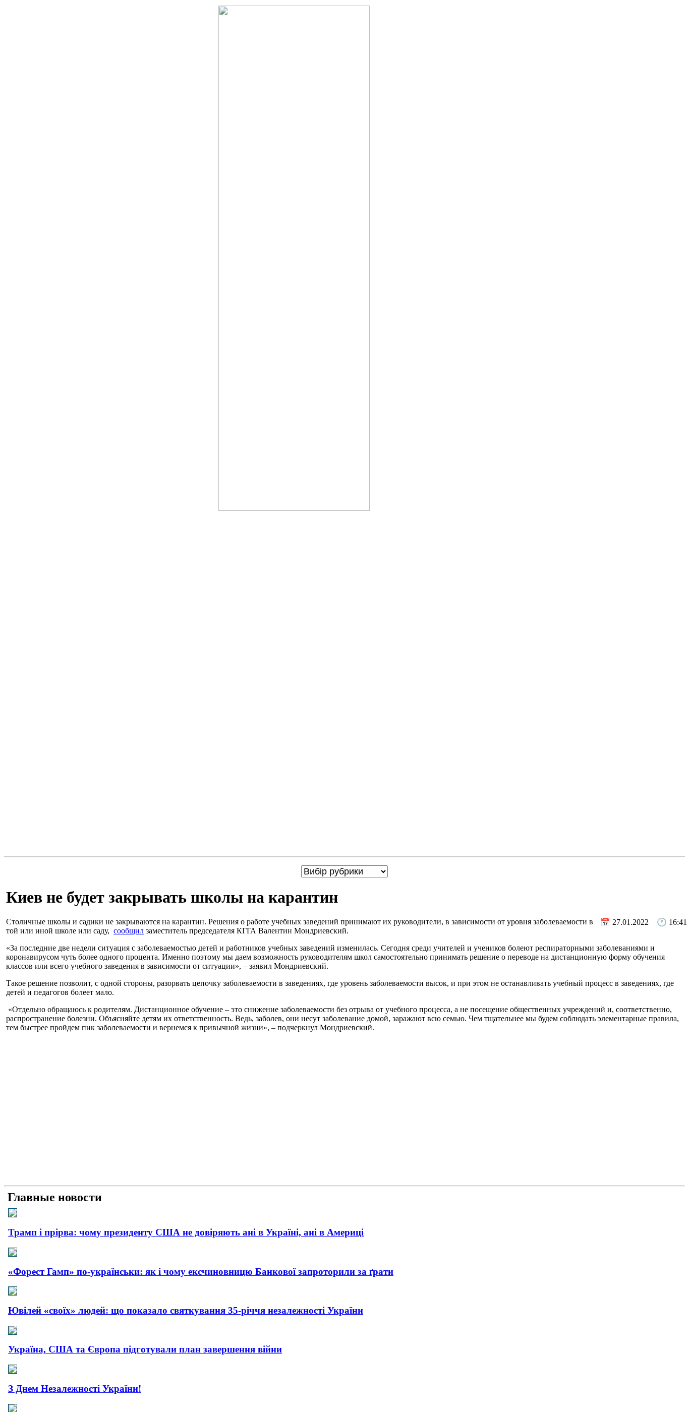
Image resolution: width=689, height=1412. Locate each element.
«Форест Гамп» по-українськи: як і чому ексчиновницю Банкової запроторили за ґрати (200, 1271)
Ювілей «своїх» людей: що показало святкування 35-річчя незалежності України (185, 1310)
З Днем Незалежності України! (74, 1388)
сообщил (128, 930)
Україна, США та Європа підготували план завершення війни (145, 1349)
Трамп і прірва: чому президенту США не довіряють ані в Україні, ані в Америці (186, 1232)
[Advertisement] (344, 1111)
